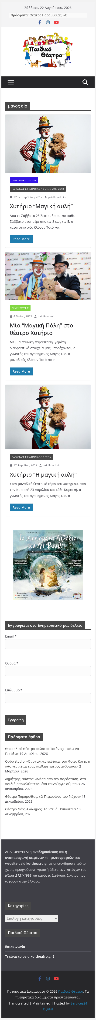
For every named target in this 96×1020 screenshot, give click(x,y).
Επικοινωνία (15, 946)
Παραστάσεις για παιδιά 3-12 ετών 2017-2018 (38, 188)
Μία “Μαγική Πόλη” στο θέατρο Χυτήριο (41, 328)
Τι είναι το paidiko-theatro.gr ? (29, 956)
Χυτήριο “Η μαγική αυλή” (43, 474)
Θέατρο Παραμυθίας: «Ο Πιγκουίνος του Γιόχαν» (49, 17)
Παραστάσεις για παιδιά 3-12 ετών (31, 457)
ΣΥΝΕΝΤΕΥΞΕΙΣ (20, 308)
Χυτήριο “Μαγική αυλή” (41, 206)
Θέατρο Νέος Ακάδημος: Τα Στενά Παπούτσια (40, 809)
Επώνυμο (13, 690)
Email (11, 636)
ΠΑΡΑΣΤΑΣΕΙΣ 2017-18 (24, 180)
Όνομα (11, 663)
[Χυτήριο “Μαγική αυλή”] (48, 144)
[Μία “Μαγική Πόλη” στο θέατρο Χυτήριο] (48, 276)
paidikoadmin (56, 197)
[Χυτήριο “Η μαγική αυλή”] (48, 417)
